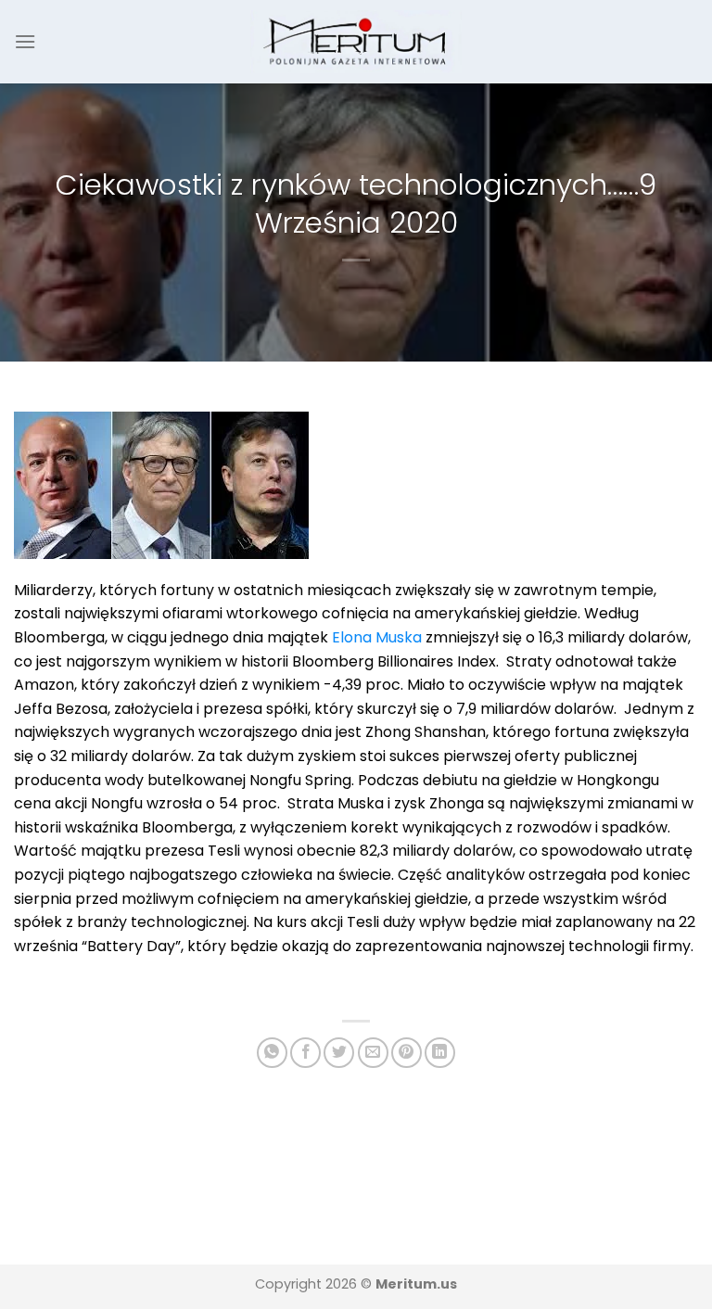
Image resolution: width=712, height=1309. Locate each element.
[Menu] (25, 41)
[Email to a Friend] (373, 1052)
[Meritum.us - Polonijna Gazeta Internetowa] (356, 41)
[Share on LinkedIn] (440, 1052)
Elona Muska (377, 637)
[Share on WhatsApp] (272, 1052)
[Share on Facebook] (305, 1052)
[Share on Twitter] (339, 1052)
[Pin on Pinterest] (406, 1052)
